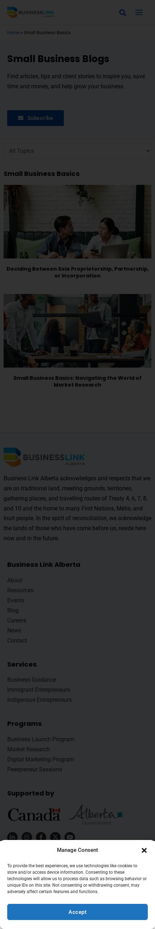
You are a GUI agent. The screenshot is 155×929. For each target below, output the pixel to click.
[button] (144, 850)
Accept (77, 912)
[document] (77, 464)
